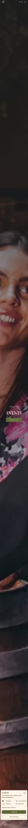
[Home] (3, 2)
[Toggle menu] (25, 2)
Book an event (14, 420)
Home (11, 406)
